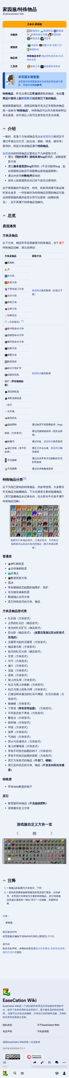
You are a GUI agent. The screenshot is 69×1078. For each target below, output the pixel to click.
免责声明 (7, 1031)
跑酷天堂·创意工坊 (52, 45)
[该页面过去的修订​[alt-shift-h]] (49, 1062)
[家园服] (28, 30)
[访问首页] (5, 1073)
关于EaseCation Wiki (48, 1025)
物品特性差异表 (50, 56)
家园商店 (48, 30)
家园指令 (35, 30)
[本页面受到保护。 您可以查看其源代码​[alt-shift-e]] (42, 1062)
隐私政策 (7, 1025)
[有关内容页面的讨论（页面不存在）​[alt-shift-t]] (56, 1062)
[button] (18, 833)
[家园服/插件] (55, 30)
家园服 (42, 81)
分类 (5, 916)
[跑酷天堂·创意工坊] (40, 45)
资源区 (34, 45)
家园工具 (35, 66)
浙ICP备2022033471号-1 (14, 1048)
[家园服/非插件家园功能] (31, 34)
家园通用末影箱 (52, 66)
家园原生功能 (40, 34)
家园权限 (56, 34)
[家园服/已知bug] (28, 49)
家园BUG (34, 49)
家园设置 (35, 38)
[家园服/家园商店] (42, 30)
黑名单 (47, 38)
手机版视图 (43, 1031)
